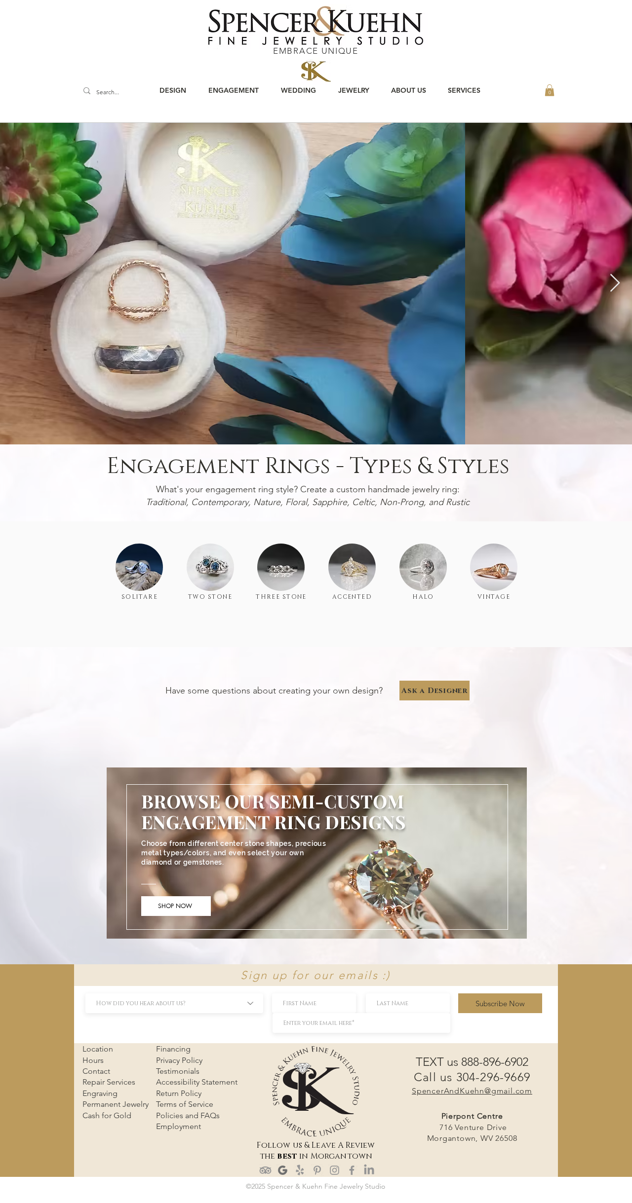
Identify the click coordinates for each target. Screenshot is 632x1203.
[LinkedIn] (369, 1170)
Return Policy (178, 1093)
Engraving (100, 1093)
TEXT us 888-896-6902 (472, 1062)
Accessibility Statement (196, 1082)
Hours (93, 1060)
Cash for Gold (106, 1115)
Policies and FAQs (188, 1115)
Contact (96, 1071)
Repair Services (108, 1082)
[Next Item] (615, 283)
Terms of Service (184, 1104)
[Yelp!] (300, 1170)
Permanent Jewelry (115, 1104)
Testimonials (177, 1071)
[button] (549, 90)
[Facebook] (352, 1170)
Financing (173, 1049)
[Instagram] (334, 1170)
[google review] (282, 1170)
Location (97, 1049)
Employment (178, 1126)
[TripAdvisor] (265, 1170)
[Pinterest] (317, 1170)
